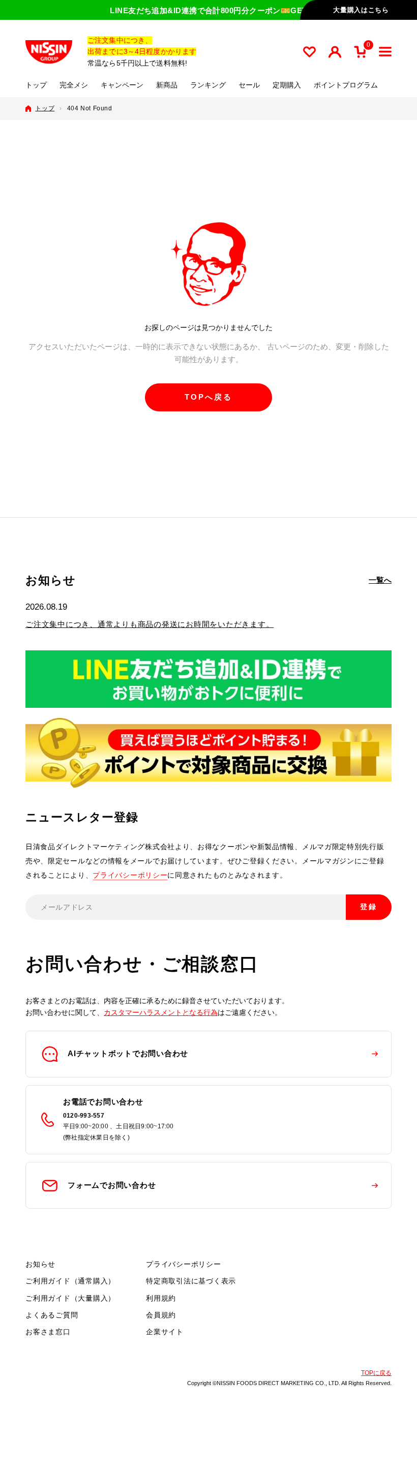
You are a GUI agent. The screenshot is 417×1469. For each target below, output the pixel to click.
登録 (368, 907)
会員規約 (161, 1315)
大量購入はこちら (361, 10)
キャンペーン (122, 85)
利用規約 (161, 1298)
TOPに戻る (376, 1372)
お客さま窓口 (48, 1332)
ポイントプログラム (346, 85)
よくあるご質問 (51, 1315)
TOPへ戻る (208, 397)
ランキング (208, 85)
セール (249, 85)
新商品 (166, 85)
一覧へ (380, 580)
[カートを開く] (360, 52)
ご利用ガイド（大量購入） (70, 1298)
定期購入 (287, 85)
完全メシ (73, 85)
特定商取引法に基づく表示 (191, 1281)
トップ (36, 85)
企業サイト (165, 1332)
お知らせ (40, 1264)
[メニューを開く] (385, 51)
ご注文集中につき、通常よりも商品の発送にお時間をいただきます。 (149, 624)
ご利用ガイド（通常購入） (70, 1281)
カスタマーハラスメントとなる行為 (161, 1012)
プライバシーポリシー (130, 875)
